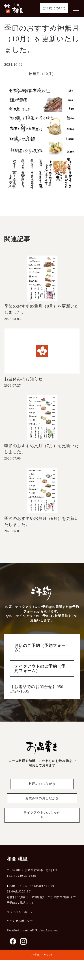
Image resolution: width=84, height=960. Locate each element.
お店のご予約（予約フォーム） (40, 647)
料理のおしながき (42, 784)
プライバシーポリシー (21, 912)
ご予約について (54, 8)
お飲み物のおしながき (42, 798)
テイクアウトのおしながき (42, 815)
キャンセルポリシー (20, 920)
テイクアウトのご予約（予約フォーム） (40, 668)
